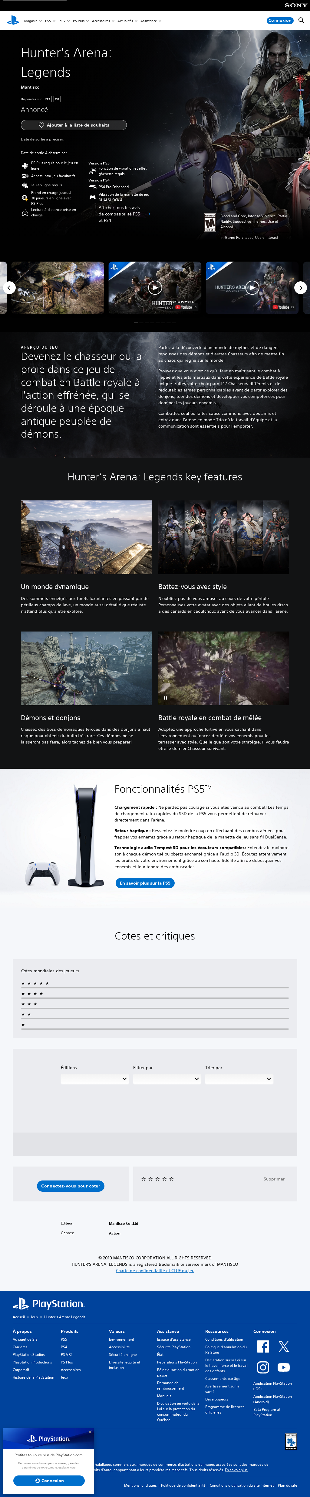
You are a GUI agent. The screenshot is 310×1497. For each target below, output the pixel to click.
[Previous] (9, 287)
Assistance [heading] (168, 1331)
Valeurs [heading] (117, 1331)
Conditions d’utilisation (224, 1339)
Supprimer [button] (274, 1179)
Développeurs (216, 1399)
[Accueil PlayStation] (13, 20)
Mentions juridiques (140, 1485)
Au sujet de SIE (25, 1339)
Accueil (19, 1316)
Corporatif (21, 1369)
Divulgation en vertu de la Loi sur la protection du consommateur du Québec (178, 1411)
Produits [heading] (69, 1331)
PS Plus (78, 21)
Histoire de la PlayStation (33, 1377)
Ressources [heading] (217, 1331)
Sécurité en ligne (123, 1354)
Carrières (20, 1347)
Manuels (164, 1395)
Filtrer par (143, 1067)
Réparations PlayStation (177, 1362)
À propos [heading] (22, 1331)
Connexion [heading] (264, 1331)
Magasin (31, 21)
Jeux (61, 21)
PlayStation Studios (29, 1354)
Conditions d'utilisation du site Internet (242, 1485)
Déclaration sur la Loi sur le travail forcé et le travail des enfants (226, 1365)
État (160, 1354)
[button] (154, 288)
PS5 (48, 21)
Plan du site (287, 1485)
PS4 (64, 1347)
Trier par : (215, 1067)
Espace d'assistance (174, 1339)
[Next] (300, 287)
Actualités (125, 21)
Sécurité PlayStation (173, 1347)
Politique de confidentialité (183, 1485)
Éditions (69, 1067)
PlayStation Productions (32, 1362)
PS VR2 (66, 1354)
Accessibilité (119, 1347)
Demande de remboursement (170, 1385)
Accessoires (101, 21)
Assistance (148, 21)
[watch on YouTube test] (186, 307)
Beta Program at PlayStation (266, 1412)
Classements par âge (222, 1378)
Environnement (121, 1339)
